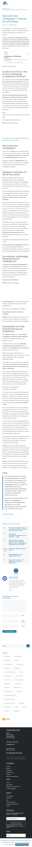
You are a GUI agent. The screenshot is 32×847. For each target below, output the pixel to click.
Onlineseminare (9, 772)
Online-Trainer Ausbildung (12, 776)
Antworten (11, 589)
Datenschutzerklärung (9, 844)
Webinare (17, 707)
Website (23, 626)
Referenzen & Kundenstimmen (13, 786)
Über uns (8, 782)
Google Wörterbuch (11, 66)
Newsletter (8, 798)
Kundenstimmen (19, 675)
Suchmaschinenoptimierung (10, 695)
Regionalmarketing (17, 687)
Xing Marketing (16, 711)
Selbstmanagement (8, 691)
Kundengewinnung (8, 675)
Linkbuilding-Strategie (19, 679)
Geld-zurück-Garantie (11, 802)
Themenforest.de (19, 208)
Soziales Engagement (11, 788)
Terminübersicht (9, 796)
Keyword (21, 672)
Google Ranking (16, 668)
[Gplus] (19, 758)
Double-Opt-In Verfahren (19, 409)
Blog (8, 8)
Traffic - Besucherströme (9, 699)
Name (23, 615)
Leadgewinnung (7, 679)
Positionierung (18, 683)
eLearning (17, 660)
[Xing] (8, 758)
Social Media (18, 691)
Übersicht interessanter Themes (20, 202)
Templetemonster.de (7, 208)
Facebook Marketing (8, 664)
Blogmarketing (7, 656)
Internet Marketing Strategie (9, 672)
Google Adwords (19, 664)
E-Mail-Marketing (7, 660)
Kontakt (8, 806)
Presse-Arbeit (7, 687)
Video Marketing (7, 707)
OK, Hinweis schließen (22, 844)
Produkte (8, 766)
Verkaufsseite (21, 703)
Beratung (8, 768)
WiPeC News (6, 711)
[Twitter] (16, 758)
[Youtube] (23, 758)
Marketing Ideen (7, 683)
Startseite (4, 8)
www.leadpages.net (16, 266)
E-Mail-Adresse (23, 621)
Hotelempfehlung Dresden (12, 804)
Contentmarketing (17, 656)
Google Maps (7, 668)
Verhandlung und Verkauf (9, 703)
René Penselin (13, 24)
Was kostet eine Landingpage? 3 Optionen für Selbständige (14, 19)
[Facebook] (12, 758)
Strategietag (9, 770)
